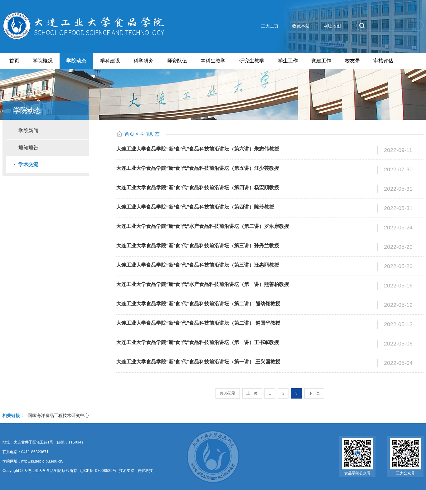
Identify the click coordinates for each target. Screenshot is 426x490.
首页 (129, 134)
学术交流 (28, 164)
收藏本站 (301, 25)
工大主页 (269, 25)
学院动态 (150, 134)
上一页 (252, 393)
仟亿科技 (145, 470)
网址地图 (332, 25)
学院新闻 (28, 130)
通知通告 (28, 147)
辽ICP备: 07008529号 (97, 470)
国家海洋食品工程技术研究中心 (58, 415)
